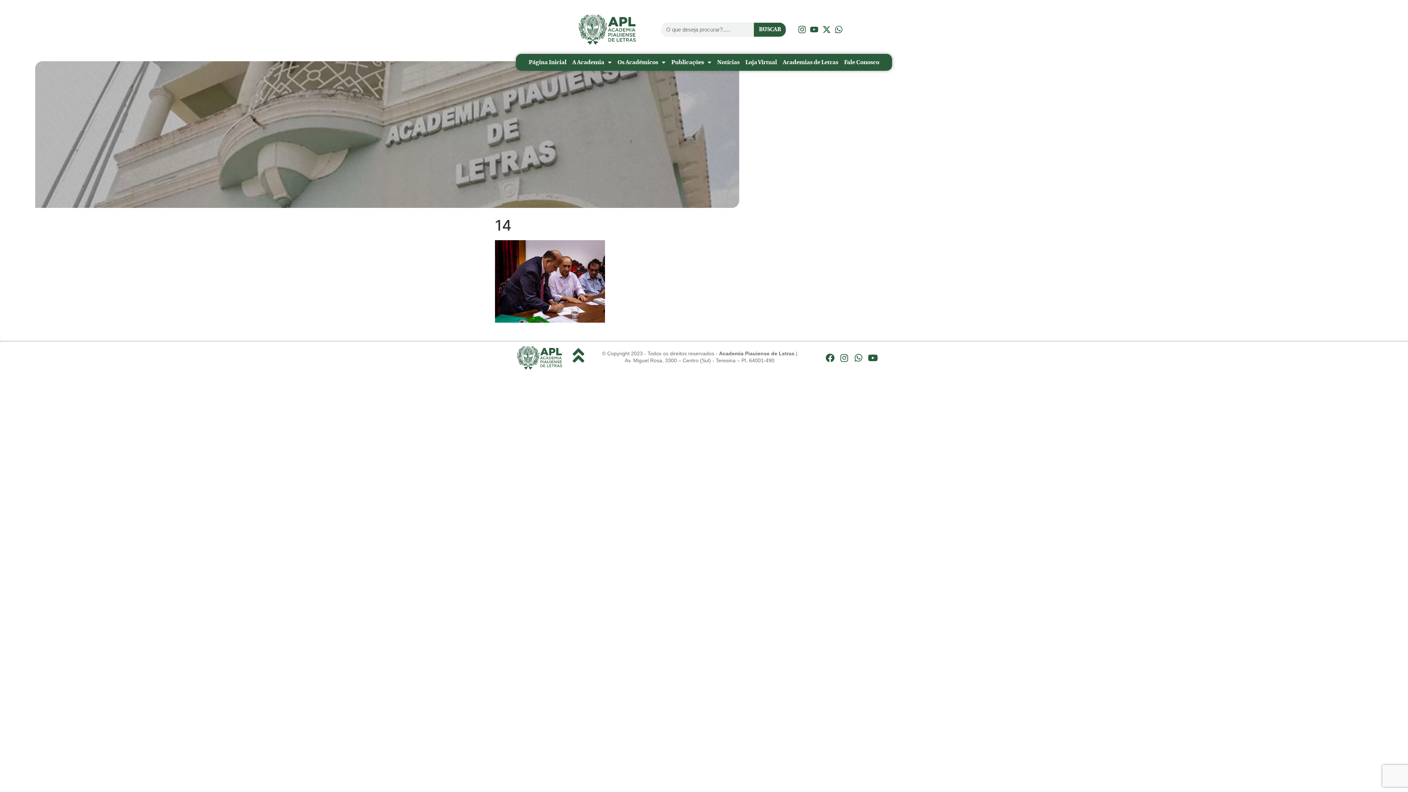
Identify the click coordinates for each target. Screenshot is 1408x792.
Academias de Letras (810, 62)
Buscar (770, 29)
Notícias (728, 62)
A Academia (588, 62)
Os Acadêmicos (637, 62)
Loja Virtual (761, 62)
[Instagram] (844, 358)
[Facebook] (830, 358)
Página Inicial (547, 62)
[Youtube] (872, 358)
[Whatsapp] (858, 358)
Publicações (687, 62)
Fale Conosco (861, 62)
